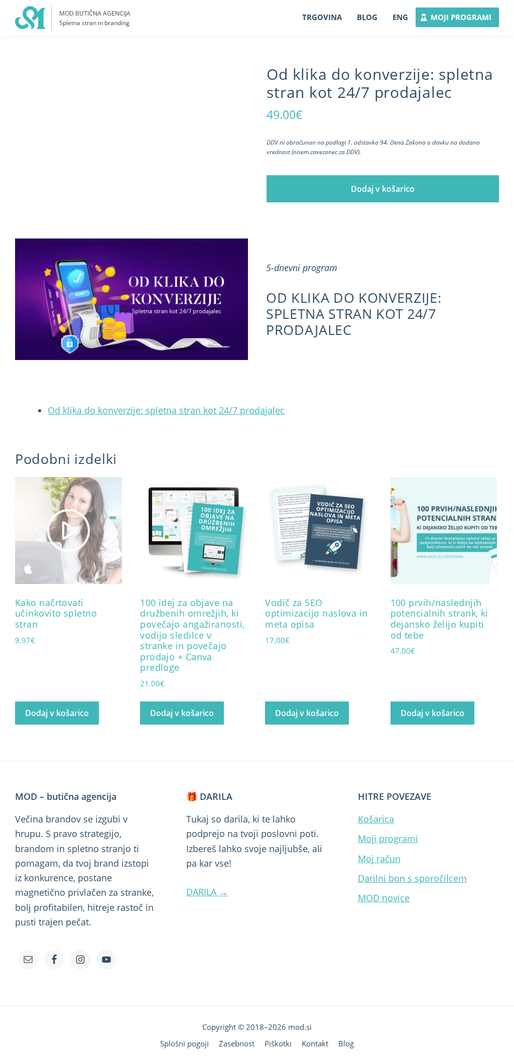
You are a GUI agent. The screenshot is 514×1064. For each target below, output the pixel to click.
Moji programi (388, 839)
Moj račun (379, 859)
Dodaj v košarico (383, 188)
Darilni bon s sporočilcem (412, 878)
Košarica (376, 819)
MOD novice (384, 898)
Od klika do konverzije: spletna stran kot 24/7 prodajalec (166, 410)
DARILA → (207, 892)
